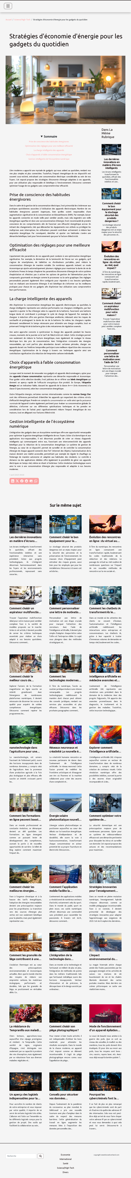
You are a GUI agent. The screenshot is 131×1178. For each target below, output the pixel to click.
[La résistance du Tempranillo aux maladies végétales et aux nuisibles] (25, 1013)
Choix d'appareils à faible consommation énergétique (49, 154)
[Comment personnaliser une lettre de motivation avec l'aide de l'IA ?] (111, 340)
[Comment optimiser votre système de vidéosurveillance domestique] (105, 803)
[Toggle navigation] (8, 6)
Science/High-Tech (22, 19)
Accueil (9, 19)
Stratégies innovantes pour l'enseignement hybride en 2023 (103, 890)
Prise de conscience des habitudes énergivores (49, 141)
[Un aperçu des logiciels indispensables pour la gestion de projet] (25, 1081)
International (66, 1159)
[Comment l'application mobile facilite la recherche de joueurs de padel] (65, 874)
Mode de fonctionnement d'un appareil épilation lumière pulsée (105, 1030)
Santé (65, 1163)
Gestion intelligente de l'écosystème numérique (48, 159)
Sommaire (50, 136)
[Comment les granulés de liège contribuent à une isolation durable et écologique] (25, 942)
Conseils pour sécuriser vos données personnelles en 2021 (63, 1098)
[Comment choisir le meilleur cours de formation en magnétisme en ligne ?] (25, 663)
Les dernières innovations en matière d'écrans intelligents (111, 163)
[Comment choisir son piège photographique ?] (65, 1013)
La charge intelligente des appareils (49, 150)
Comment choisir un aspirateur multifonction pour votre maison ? (111, 309)
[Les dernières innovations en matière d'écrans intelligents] (111, 149)
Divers (65, 1172)
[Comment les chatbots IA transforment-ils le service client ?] (105, 595)
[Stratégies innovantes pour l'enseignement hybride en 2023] (105, 874)
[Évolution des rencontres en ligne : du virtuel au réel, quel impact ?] (111, 246)
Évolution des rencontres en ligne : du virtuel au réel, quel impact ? (111, 262)
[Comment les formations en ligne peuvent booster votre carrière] (25, 803)
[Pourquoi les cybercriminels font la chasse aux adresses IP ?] (105, 1081)
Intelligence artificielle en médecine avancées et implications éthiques (105, 680)
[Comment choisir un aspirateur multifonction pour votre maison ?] (111, 293)
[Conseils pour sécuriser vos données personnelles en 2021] (65, 1081)
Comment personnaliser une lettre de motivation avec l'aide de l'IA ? (111, 356)
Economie (65, 1155)
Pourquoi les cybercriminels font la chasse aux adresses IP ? (104, 1098)
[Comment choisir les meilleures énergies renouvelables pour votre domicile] (25, 874)
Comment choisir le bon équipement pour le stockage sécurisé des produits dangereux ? (111, 212)
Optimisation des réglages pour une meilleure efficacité (49, 146)
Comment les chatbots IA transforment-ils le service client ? (105, 612)
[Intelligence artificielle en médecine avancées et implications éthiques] (105, 663)
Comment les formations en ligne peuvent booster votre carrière (25, 819)
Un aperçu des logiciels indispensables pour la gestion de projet (23, 1098)
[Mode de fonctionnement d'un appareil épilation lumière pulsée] (105, 1013)
